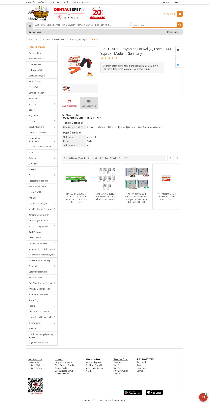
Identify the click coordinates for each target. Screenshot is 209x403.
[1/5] (102, 58)
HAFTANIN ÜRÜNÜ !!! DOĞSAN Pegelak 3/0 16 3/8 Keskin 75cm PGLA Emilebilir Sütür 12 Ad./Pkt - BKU (166, 199)
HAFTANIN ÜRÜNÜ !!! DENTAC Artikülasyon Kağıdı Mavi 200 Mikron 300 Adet (136, 197)
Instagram (141, 368)
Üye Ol (177, 2)
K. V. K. (89, 370)
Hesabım (117, 362)
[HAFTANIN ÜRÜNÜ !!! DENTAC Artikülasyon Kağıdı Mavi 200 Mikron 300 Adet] (136, 178)
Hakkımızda (33, 362)
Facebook (141, 362)
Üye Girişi (166, 2)
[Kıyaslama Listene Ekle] (177, 49)
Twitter (140, 365)
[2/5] (103, 58)
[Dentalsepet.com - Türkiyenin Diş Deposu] (67, 20)
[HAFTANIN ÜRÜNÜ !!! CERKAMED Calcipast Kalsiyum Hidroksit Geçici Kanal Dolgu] (106, 178)
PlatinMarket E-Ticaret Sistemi (96, 400)
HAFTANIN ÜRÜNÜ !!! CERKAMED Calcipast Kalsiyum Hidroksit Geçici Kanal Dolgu (106, 197)
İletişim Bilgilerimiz (36, 365)
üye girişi (145, 66)
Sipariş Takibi (61, 368)
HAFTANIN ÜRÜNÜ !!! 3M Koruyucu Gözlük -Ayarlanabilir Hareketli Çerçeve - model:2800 (76, 197)
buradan (128, 69)
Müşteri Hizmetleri (63, 362)
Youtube (141, 370)
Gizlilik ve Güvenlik (94, 365)
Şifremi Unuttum (121, 370)
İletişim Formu (35, 368)
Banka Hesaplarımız (64, 370)
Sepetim (170, 13)
